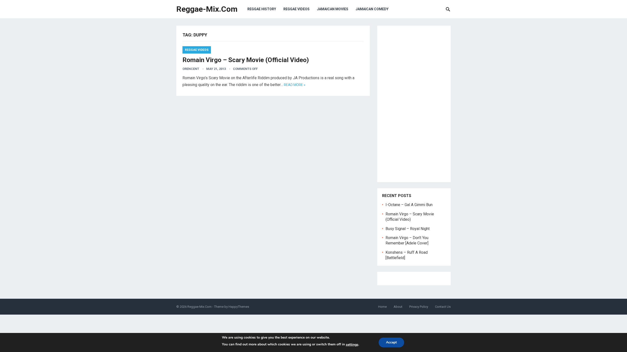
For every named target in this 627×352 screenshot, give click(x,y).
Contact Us (443, 306)
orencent (190, 69)
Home (382, 306)
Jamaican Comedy (372, 9)
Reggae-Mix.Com (207, 9)
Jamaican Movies (332, 9)
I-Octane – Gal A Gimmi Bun (409, 204)
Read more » (294, 85)
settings (352, 344)
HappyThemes (239, 306)
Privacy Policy (418, 306)
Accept (391, 342)
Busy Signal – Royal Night (408, 228)
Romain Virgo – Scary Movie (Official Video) (245, 60)
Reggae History (261, 9)
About (398, 306)
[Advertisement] (414, 104)
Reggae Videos (296, 9)
